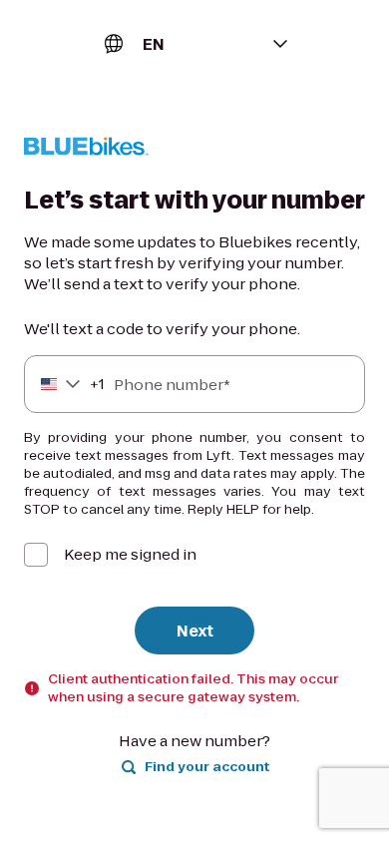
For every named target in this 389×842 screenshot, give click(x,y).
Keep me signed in (130, 554)
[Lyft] (86, 149)
